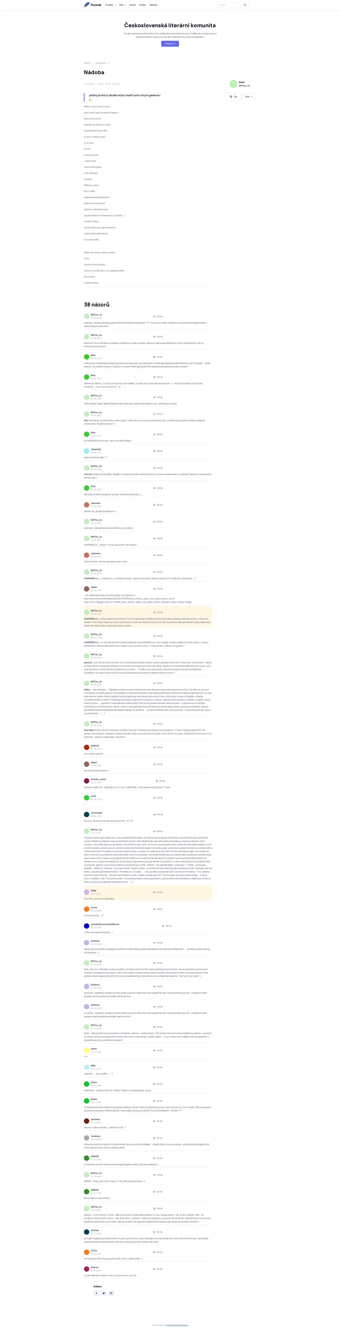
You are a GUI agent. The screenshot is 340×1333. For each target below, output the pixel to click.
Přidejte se (170, 43)
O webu (109, 4)
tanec (94, 1048)
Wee (93, 355)
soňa (93, 796)
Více (247, 96)
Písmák (96, 5)
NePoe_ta (244, 85)
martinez (95, 1119)
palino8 (95, 745)
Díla (121, 4)
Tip (235, 96)
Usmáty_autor (98, 779)
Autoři (132, 4)
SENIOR (95, 1156)
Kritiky (142, 4)
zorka (94, 907)
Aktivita (153, 4)
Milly (93, 1065)
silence (94, 1267)
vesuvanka (96, 812)
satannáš (96, 449)
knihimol (95, 940)
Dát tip (160, 316)
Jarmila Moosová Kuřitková (105, 924)
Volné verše (100, 63)
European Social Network (177, 1325)
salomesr (96, 503)
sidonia (95, 1230)
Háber (94, 587)
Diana (94, 1082)
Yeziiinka (95, 1136)
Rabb (93, 890)
